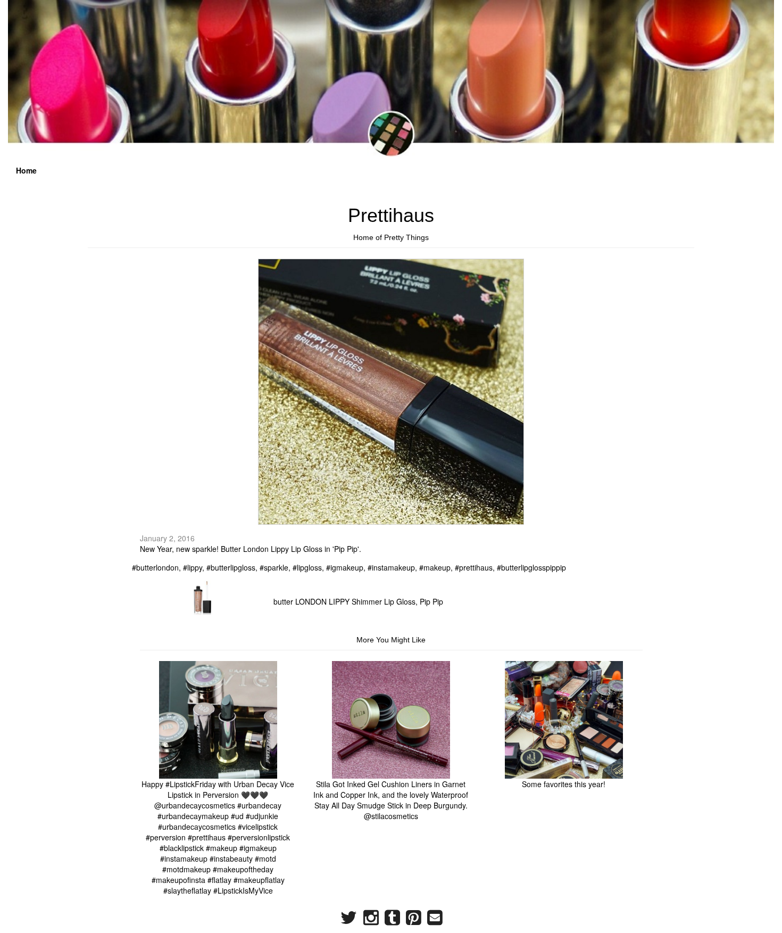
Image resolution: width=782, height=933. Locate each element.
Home (26, 170)
